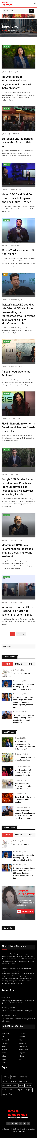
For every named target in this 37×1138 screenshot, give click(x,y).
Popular (18, 664)
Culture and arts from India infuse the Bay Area (17, 1011)
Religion (4, 1056)
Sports (4, 1059)
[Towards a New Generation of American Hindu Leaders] (7, 798)
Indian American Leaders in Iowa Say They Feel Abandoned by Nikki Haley (23, 686)
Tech (20, 1059)
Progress (22, 1053)
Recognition (19, 1090)
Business (22, 1037)
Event (15, 1085)
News (4, 1090)
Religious (29, 1090)
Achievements (6, 1033)
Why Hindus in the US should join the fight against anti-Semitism (23, 772)
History (4, 1046)
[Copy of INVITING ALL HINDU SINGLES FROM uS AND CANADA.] (18, 16)
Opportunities (23, 1050)
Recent (7, 664)
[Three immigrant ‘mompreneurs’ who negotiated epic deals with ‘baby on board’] (7, 742)
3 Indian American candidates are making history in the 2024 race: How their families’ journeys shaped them (24, 702)
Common (30, 664)
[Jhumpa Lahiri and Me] (7, 673)
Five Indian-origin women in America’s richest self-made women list (18, 427)
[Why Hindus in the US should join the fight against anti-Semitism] (7, 771)
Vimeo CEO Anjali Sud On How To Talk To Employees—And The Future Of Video (18, 198)
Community (5, 1040)
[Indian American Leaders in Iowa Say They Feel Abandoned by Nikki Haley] (7, 684)
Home (5, 31)
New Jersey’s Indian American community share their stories (23, 786)
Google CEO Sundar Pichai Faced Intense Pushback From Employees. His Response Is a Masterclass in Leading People (18, 487)
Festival (28, 1085)
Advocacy (22, 1033)
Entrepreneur (23, 1081)
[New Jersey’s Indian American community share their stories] (7, 784)
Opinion (4, 1050)
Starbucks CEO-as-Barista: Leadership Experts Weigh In (17, 142)
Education (5, 1043)
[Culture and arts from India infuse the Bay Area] (7, 758)
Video (4, 1062)
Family (21, 1085)
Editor (5, 72)
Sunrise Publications (18, 1132)
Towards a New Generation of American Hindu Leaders (25, 799)
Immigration (23, 1046)
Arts (3, 1037)
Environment (23, 1043)
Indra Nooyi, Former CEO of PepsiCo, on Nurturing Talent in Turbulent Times (18, 611)
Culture (21, 1040)
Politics (4, 1053)
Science (21, 1056)
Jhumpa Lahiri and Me (21, 673)
